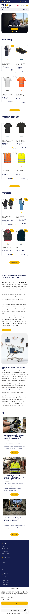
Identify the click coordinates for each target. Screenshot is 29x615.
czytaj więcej (14, 452)
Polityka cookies (10, 613)
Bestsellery (4, 566)
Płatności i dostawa (5, 580)
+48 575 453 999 (7, 1)
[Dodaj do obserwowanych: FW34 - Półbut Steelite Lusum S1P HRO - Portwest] (17, 46)
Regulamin (4, 576)
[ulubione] (21, 5)
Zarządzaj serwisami (5, 599)
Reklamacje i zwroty (6, 578)
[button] (27, 588)
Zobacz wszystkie (14, 110)
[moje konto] (23, 5)
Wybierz (9, 69)
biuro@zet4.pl (7, 553)
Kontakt (3, 560)
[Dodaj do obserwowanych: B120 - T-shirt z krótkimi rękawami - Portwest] (3, 124)
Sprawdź (14, 29)
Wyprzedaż (4, 570)
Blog (3, 564)
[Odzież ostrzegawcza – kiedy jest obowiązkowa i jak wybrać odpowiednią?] (14, 473)
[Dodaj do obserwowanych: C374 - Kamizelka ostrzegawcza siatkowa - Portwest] (17, 154)
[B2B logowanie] (18, 5)
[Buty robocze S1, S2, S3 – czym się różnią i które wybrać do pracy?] (14, 515)
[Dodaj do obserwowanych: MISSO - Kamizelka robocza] (17, 231)
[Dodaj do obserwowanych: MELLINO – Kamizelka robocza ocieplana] (3, 231)
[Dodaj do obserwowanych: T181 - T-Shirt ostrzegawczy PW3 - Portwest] (17, 78)
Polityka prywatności (17, 613)
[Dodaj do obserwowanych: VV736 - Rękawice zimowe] (17, 200)
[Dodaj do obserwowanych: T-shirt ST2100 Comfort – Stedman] (3, 78)
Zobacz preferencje (14, 610)
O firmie (3, 562)
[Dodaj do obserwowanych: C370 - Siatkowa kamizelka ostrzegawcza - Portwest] (3, 154)
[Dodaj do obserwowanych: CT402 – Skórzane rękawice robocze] (3, 46)
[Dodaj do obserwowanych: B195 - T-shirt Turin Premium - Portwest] (17, 124)
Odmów (14, 606)
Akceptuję (14, 603)
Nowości (3, 568)
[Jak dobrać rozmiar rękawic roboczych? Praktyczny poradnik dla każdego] (14, 433)
